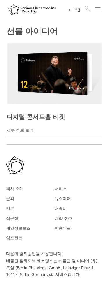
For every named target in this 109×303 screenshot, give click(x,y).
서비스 (61, 188)
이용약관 (63, 228)
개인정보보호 (18, 228)
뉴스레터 (63, 198)
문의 (10, 198)
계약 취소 (63, 218)
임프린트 (14, 238)
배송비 (61, 208)
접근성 (12, 218)
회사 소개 (15, 188)
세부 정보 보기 (20, 130)
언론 (10, 208)
